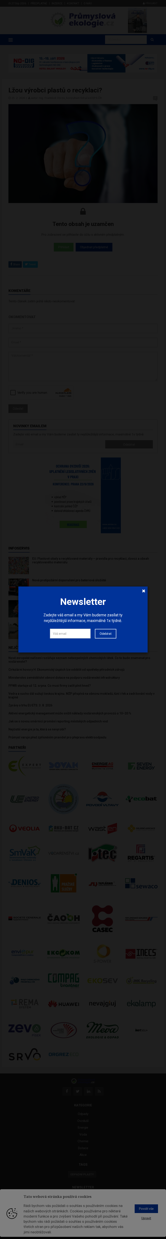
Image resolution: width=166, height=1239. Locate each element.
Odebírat (106, 633)
